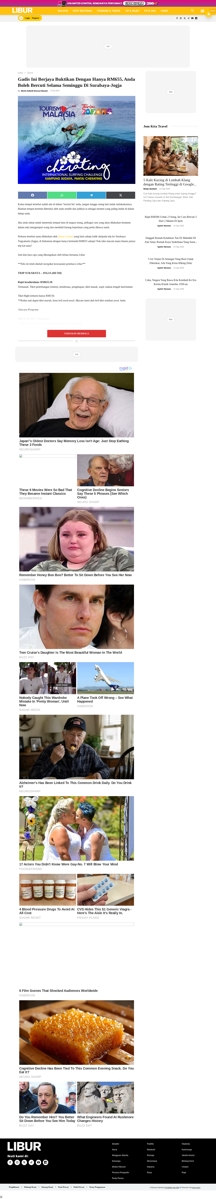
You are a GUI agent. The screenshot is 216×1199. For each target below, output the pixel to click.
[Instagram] (181, 18)
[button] (192, 11)
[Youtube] (192, 18)
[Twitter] (185, 18)
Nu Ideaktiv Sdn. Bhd (172, 1187)
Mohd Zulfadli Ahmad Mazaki (34, 91)
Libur (20, 72)
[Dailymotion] (196, 18)
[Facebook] (177, 18)
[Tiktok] (189, 18)
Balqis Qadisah (150, 188)
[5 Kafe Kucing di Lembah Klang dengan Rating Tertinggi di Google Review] (170, 156)
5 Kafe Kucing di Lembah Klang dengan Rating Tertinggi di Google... (169, 182)
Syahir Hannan (164, 225)
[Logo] (22, 10)
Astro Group (196, 1187)
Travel (30, 72)
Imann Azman (65, 236)
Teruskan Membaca (76, 333)
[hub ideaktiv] (202, 9)
